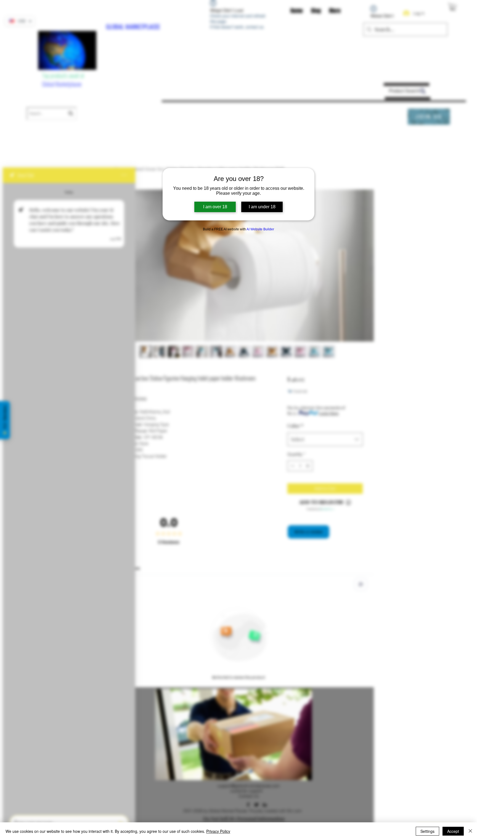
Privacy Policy (218, 831)
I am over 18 (215, 206)
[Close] (470, 831)
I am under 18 (262, 206)
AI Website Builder (260, 229)
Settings (427, 831)
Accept (453, 831)
